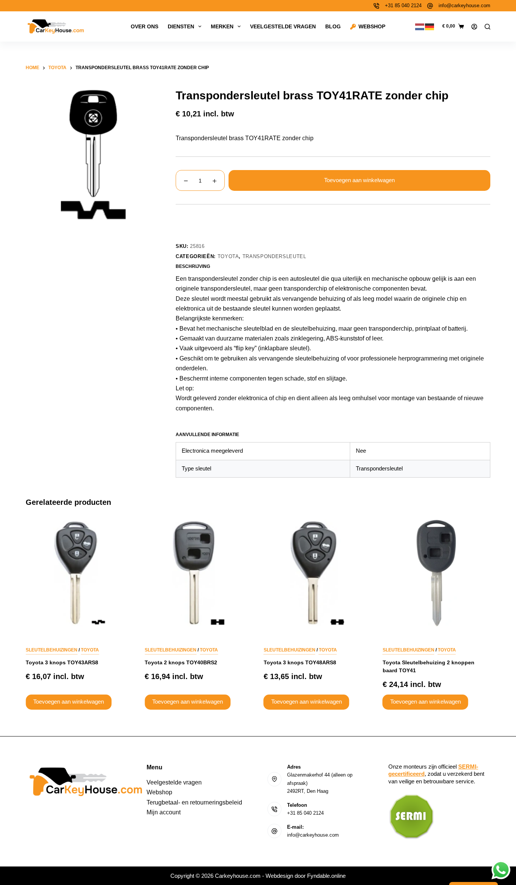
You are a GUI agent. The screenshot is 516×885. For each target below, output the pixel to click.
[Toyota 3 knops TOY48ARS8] (317, 573)
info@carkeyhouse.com (464, 5)
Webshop (371, 26)
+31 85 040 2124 (403, 5)
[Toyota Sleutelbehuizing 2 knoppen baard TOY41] (436, 573)
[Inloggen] (474, 26)
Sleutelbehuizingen (51, 650)
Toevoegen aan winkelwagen (359, 180)
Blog (333, 26)
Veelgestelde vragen (283, 26)
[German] (430, 26)
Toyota (228, 256)
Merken (222, 26)
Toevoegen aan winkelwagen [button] (68, 702)
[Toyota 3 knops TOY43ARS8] (79, 573)
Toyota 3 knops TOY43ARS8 (62, 662)
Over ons (144, 26)
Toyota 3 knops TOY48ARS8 (300, 662)
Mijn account (164, 812)
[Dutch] (420, 26)
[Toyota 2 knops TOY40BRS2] (198, 573)
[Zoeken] (487, 26)
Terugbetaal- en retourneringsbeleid (194, 802)
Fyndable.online (326, 876)
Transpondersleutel (274, 256)
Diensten (181, 26)
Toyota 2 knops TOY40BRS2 (181, 662)
